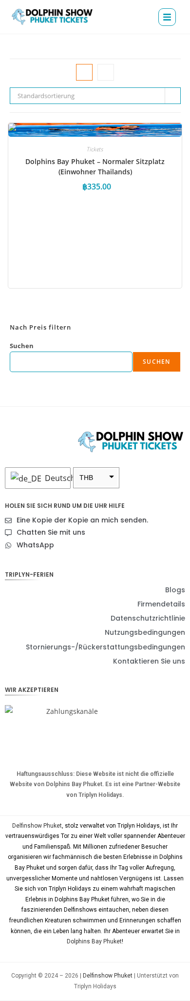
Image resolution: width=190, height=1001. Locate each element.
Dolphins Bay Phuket (94, 941)
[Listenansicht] (105, 72)
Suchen (22, 345)
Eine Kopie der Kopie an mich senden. (82, 520)
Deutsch (55, 478)
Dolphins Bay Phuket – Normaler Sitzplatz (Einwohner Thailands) (95, 166)
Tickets (95, 149)
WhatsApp (35, 545)
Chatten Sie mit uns (51, 532)
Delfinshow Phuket (37, 825)
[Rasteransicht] (84, 72)
